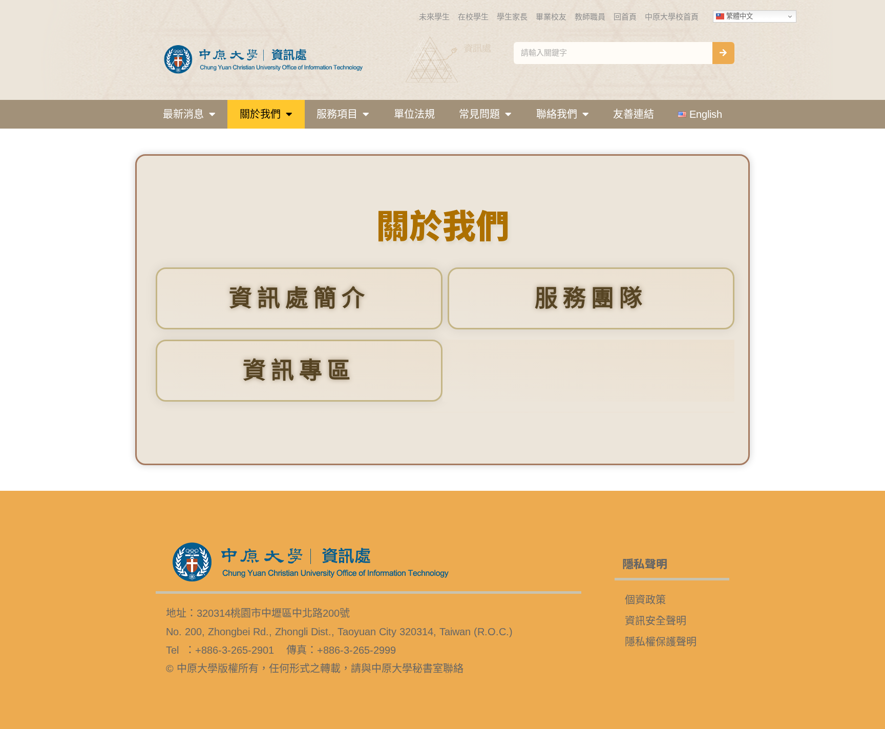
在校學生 (473, 16)
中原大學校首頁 (672, 16)
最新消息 (183, 114)
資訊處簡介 (299, 298)
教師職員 (590, 16)
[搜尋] (723, 53)
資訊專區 (299, 371)
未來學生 (434, 16)
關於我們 (260, 114)
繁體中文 (738, 16)
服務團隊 (591, 298)
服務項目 (337, 114)
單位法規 (414, 114)
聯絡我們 (556, 114)
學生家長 (512, 16)
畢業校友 (551, 16)
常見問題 (479, 114)
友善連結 (633, 114)
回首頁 (625, 16)
